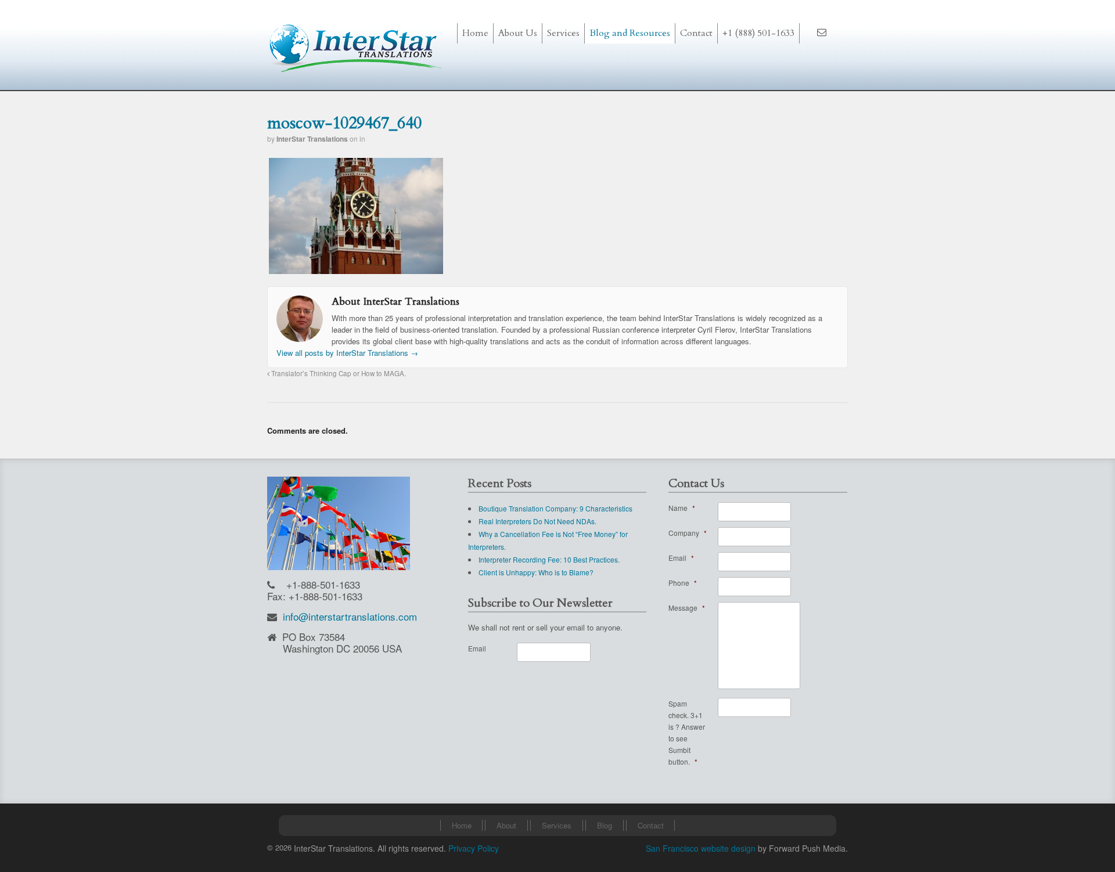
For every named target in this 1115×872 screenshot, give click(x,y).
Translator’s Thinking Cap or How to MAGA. (337, 373)
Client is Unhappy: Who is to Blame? (536, 572)
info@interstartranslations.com (350, 616)
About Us (517, 33)
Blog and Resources (629, 33)
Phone (682, 583)
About (506, 825)
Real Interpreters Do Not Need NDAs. (537, 521)
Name (681, 508)
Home (475, 33)
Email (477, 648)
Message (686, 607)
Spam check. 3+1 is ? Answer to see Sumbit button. (686, 732)
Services (556, 825)
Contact (696, 33)
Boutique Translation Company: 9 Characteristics (555, 508)
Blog (604, 825)
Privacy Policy (473, 848)
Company (687, 533)
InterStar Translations (312, 139)
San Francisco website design (701, 848)
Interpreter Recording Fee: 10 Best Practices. (549, 559)
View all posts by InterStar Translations (347, 352)
